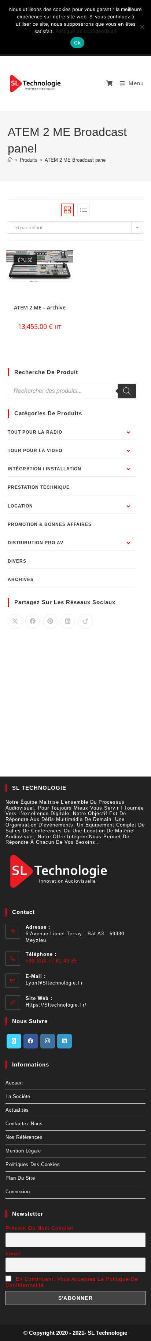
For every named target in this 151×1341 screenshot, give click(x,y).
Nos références (24, 1137)
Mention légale (23, 1151)
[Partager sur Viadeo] (85, 621)
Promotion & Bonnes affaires (50, 524)
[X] (14, 1041)
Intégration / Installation (44, 468)
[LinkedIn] (64, 1041)
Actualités (17, 1110)
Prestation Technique (39, 487)
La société (17, 1096)
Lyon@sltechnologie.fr (54, 983)
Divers (17, 561)
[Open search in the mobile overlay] (72, 391)
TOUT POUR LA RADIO (35, 432)
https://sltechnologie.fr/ (56, 1005)
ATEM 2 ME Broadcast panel (76, 160)
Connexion (17, 1191)
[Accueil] (10, 160)
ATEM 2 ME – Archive (40, 307)
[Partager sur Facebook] (32, 621)
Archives (21, 579)
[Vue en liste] (83, 210)
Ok (77, 43)
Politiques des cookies (32, 1164)
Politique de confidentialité (86, 31)
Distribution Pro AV (35, 542)
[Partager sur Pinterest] (50, 621)
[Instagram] (47, 1041)
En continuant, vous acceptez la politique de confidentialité (71, 1282)
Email (12, 1253)
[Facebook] (30, 1041)
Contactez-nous (24, 1123)
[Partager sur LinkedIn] (67, 621)
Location (20, 506)
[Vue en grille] (67, 210)
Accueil (14, 1083)
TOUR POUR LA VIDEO (35, 450)
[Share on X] (15, 621)
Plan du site (20, 1178)
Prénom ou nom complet (39, 1228)
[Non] (142, 27)
